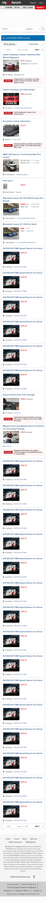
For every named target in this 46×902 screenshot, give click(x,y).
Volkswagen (37, 860)
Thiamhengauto (22, 174)
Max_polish (7, 446)
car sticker (15, 869)
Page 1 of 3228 (23, 50)
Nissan (17, 860)
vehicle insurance (10, 866)
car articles (38, 855)
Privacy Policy (13, 884)
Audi (21, 860)
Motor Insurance (16, 842)
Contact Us (37, 891)
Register (33, 3)
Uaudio (18, 192)
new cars (31, 855)
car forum (31, 846)
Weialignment (19, 75)
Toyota (6, 860)
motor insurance (14, 853)
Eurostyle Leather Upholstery (17, 121)
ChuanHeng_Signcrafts (23, 108)
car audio (11, 864)
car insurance (24, 869)
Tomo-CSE (16, 139)
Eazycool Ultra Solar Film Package (19, 395)
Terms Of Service (29, 884)
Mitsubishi (11, 862)
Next (37, 50)
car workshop (31, 864)
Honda (12, 860)
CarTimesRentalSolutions (26, 218)
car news (16, 858)
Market (40, 7)
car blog (39, 864)
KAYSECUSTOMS (20, 267)
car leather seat (29, 851)
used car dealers (20, 864)
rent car (35, 849)
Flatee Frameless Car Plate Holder (19, 89)
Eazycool (17, 413)
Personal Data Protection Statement (21, 887)
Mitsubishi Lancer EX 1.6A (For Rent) (19, 224)
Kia (25, 860)
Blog (17, 7)
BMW (18, 862)
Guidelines (8, 891)
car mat (5, 853)
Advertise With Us (22, 891)
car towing (39, 851)
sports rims (28, 849)
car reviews (7, 858)
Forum (9, 7)
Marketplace (31, 842)
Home (8, 839)
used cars (23, 855)
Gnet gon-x (8, 180)
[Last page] (42, 50)
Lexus (5, 862)
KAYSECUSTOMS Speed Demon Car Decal (22, 248)
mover (32, 869)
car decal (20, 851)
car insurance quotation (24, 866)
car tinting (19, 849)
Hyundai (29, 860)
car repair (13, 851)
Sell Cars (28, 7)
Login (41, 3)
